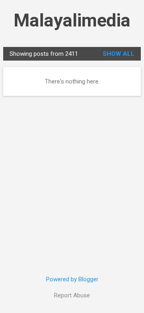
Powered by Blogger (72, 279)
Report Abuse (72, 295)
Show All (118, 53)
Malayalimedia (72, 20)
